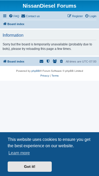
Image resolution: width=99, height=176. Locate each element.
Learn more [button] (19, 153)
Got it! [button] (29, 166)
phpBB (35, 70)
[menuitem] (14, 16)
